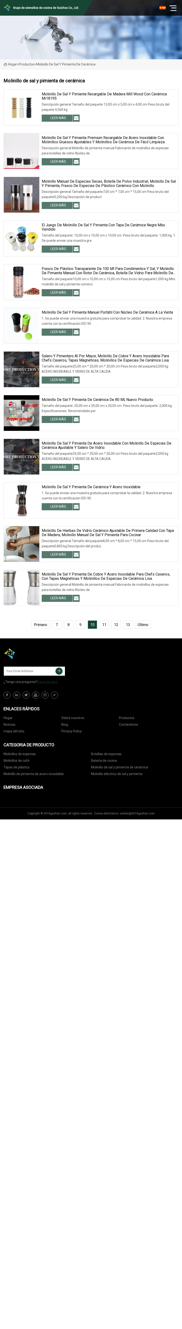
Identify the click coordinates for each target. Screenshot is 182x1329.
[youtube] (35, 695)
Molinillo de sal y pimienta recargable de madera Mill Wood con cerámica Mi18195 (104, 96)
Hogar (12, 64)
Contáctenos (128, 724)
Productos (26, 64)
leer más (58, 118)
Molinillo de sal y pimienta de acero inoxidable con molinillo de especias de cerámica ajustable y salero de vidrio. (106, 445)
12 (116, 625)
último (143, 625)
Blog (64, 724)
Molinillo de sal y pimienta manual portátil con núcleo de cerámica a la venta (107, 312)
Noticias (9, 724)
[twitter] (26, 695)
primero (40, 625)
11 (104, 625)
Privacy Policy (71, 731)
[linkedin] (16, 695)
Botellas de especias (106, 754)
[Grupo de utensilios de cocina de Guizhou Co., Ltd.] (27, 654)
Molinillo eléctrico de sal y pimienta (116, 774)
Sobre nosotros (72, 718)
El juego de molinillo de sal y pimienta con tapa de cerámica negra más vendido (103, 227)
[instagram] (45, 695)
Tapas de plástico (17, 767)
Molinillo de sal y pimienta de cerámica (119, 767)
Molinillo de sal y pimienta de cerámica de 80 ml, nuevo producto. (98, 400)
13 (128, 625)
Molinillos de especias (20, 754)
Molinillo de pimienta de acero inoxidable (34, 774)
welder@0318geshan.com (137, 813)
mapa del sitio (14, 731)
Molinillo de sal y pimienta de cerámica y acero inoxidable (91, 487)
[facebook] (7, 695)
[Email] (59, 671)
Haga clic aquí (47, 682)
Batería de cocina (104, 760)
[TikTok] (54, 695)
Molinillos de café (16, 760)
